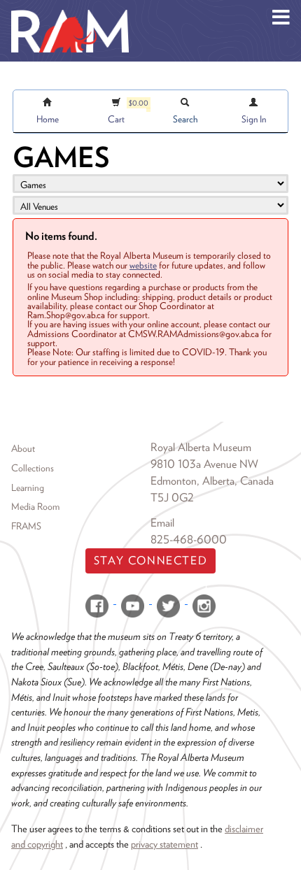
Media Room (35, 506)
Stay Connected (150, 560)
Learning (27, 487)
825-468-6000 (188, 539)
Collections (32, 467)
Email (162, 522)
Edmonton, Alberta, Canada (212, 480)
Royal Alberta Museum (200, 447)
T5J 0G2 (172, 497)
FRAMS (26, 526)
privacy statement (164, 844)
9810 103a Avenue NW (204, 464)
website (143, 265)
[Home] (70, 10)
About (23, 448)
